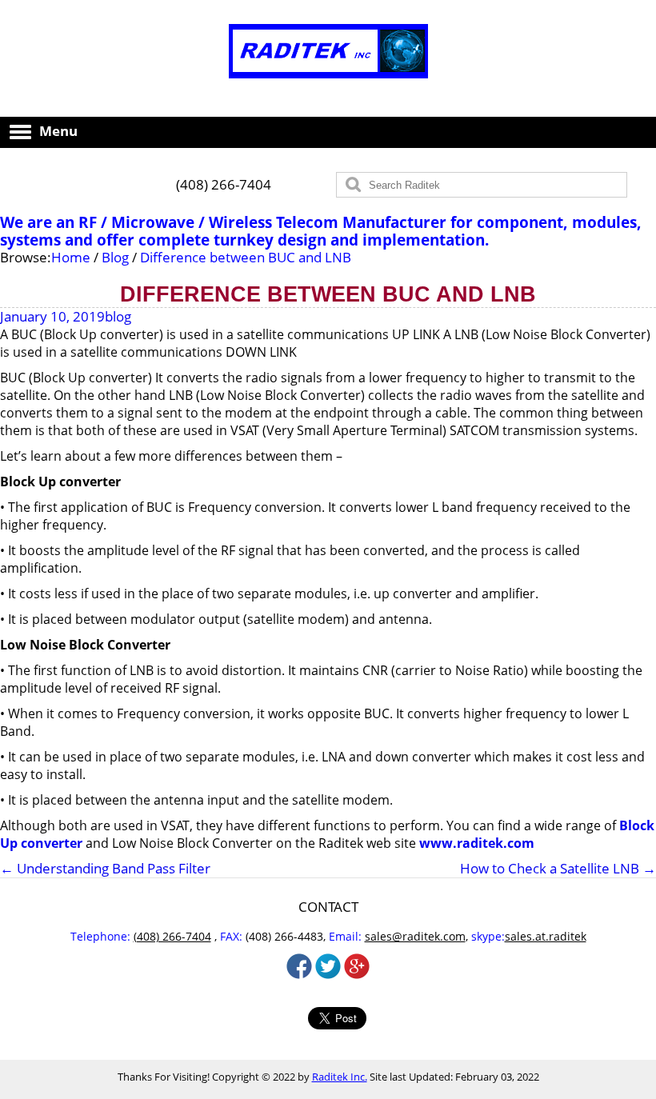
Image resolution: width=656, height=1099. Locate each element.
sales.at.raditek (545, 936)
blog (118, 316)
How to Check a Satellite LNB (558, 868)
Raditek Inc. (339, 1076)
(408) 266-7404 (223, 185)
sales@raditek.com (415, 936)
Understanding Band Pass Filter (105, 868)
